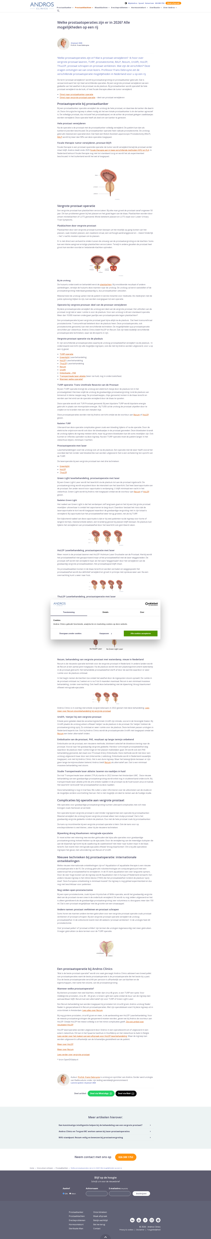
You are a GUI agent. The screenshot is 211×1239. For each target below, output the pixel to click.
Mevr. (73, 1193)
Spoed (141, 3)
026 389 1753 (159, 3)
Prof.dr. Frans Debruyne (80, 45)
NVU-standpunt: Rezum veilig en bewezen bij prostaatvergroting (91, 1137)
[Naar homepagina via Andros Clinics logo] (42, 9)
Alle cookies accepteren (141, 633)
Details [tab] (106, 612)
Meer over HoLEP (65, 1044)
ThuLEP (63, 363)
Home (32, 1168)
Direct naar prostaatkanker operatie (76, 94)
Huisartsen (149, 3)
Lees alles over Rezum (92, 1010)
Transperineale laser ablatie (73, 376)
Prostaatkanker (64, 7)
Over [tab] (142, 612)
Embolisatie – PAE (68, 373)
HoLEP (63, 360)
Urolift (63, 369)
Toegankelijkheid (153, 1229)
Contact (96, 1228)
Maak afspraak (173, 3)
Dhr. (66, 1193)
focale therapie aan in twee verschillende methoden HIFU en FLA (119, 150)
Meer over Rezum (65, 1049)
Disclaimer (140, 1229)
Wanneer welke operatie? (71, 379)
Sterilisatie (155, 7)
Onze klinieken (100, 1212)
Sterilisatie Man (76, 1228)
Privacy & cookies (126, 1229)
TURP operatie (66, 354)
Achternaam (92, 1188)
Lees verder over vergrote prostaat (73, 1054)
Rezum (63, 366)
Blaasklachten (101, 7)
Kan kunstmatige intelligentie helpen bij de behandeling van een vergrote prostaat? (100, 1125)
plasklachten (106, 284)
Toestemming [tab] (69, 612)
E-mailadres (118, 1188)
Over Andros (169, 7)
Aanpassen (104, 633)
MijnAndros (132, 3)
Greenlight (64, 357)
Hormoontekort (139, 7)
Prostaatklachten (83, 7)
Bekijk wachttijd (100, 1220)
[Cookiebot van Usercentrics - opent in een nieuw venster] (147, 604)
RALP (59, 137)
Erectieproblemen (119, 7)
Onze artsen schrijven (45, 1168)
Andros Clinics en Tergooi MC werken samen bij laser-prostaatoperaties (94, 1131)
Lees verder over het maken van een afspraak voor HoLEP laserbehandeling (92, 1036)
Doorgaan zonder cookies (70, 633)
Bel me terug (99, 1224)
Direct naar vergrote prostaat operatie (77, 97)
